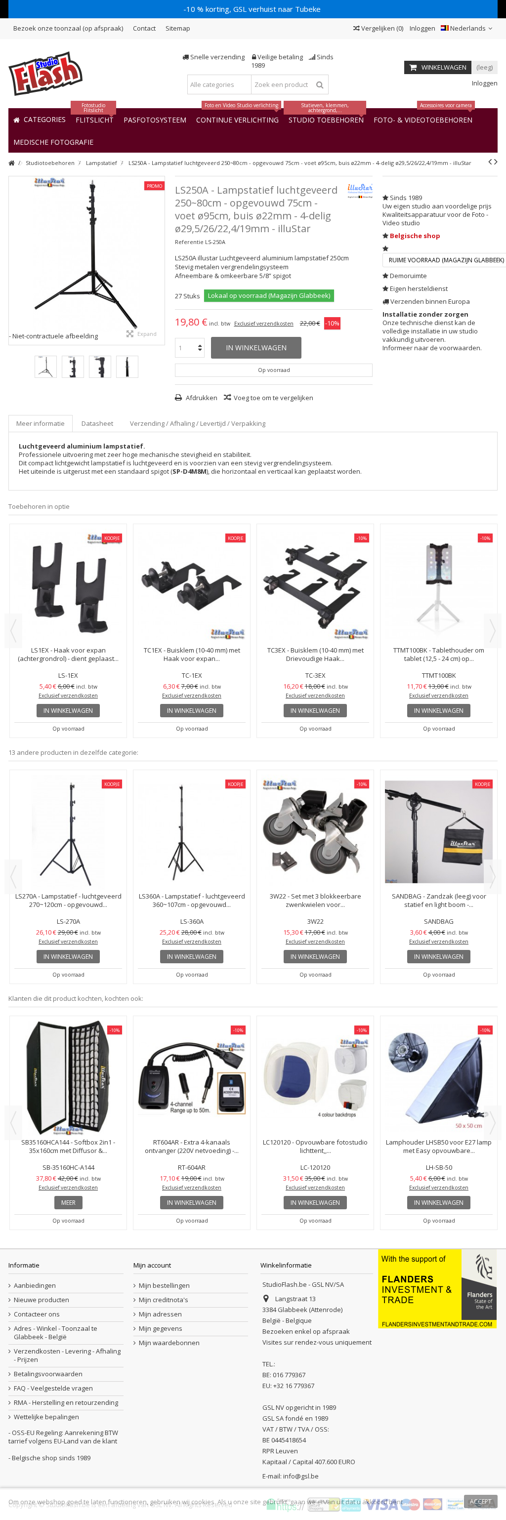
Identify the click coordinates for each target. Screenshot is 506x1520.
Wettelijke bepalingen (46, 1417)
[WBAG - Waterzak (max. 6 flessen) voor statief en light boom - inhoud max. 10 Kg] (68, 832)
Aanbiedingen (35, 1285)
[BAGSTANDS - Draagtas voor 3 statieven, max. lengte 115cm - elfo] (315, 586)
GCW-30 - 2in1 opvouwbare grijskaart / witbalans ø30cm (68, 1060)
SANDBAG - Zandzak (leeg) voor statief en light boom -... (439, 654)
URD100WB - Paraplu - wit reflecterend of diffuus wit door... (315, 1146)
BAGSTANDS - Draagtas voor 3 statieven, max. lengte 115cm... (315, 654)
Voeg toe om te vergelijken (273, 397)
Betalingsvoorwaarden (48, 1374)
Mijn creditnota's (163, 1300)
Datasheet (97, 423)
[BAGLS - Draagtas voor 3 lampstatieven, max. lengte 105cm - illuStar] (192, 586)
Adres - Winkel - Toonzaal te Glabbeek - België (55, 1332)
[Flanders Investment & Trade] (437, 1288)
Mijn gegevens (160, 1328)
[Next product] (496, 161)
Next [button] (493, 631)
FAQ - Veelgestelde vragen (53, 1388)
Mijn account (152, 1265)
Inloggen (421, 28)
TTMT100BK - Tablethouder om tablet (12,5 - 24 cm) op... (438, 900)
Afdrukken (200, 397)
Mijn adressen (160, 1314)
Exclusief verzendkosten (264, 323)
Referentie (189, 242)
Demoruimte (408, 275)
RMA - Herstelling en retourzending (66, 1402)
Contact (144, 28)
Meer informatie (40, 423)
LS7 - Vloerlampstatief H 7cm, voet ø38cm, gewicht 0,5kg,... (191, 814)
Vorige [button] (14, 260)
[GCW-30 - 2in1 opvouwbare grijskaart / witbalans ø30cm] (68, 1035)
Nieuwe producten (41, 1300)
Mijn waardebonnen (169, 1343)
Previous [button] (13, 631)
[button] (53, 141)
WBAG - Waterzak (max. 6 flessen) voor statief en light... (68, 900)
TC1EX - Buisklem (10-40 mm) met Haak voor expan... (439, 1146)
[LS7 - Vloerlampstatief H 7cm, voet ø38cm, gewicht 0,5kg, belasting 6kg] (192, 789)
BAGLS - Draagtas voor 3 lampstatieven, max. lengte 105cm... (192, 654)
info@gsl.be (301, 1476)
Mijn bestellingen (164, 1285)
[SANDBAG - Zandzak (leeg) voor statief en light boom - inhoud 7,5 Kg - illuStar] (439, 586)
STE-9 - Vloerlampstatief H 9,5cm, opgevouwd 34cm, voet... (315, 900)
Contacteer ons (37, 1314)
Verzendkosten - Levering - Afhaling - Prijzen (67, 1355)
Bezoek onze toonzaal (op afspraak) (68, 28)
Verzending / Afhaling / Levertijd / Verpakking (197, 423)
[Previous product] (490, 161)
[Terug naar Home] (11, 163)
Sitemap (178, 28)
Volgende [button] (160, 260)
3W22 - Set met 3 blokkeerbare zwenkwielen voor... (68, 654)
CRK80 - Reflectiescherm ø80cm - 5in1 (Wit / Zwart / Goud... (192, 1060)
